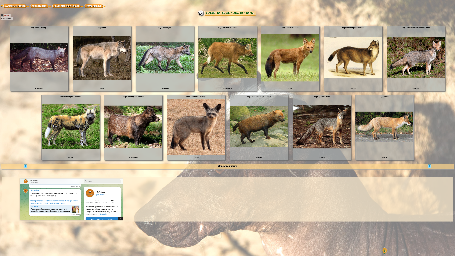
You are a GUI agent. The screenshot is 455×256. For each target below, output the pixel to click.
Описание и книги (227, 166)
